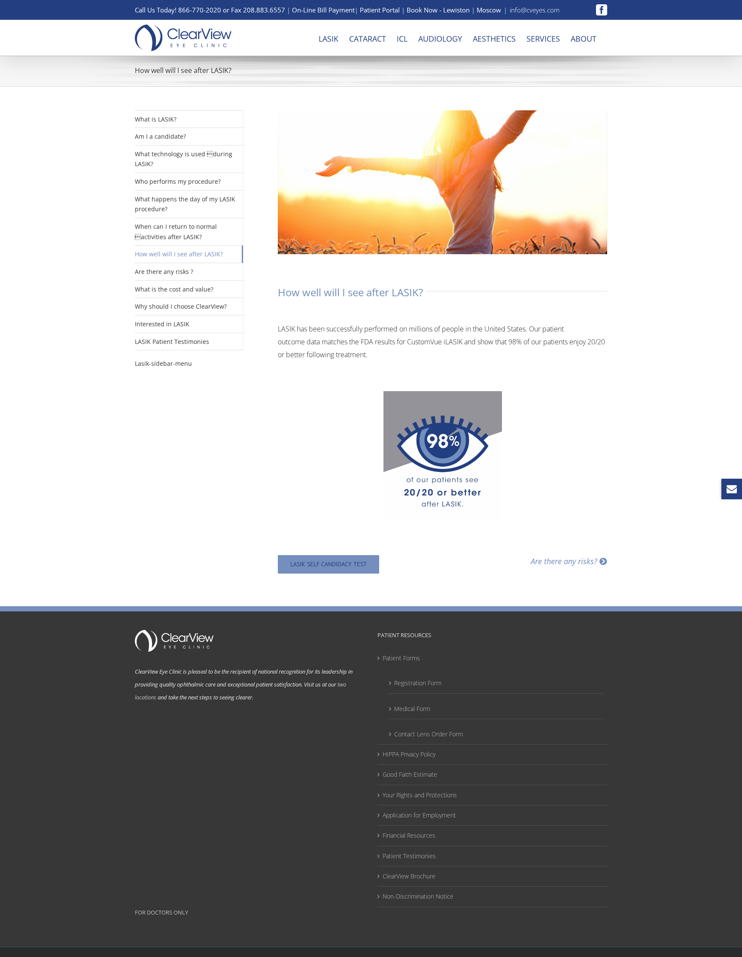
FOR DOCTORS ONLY (161, 912)
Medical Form (412, 709)
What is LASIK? (155, 119)
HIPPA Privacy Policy (409, 754)
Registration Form (417, 683)
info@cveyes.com (535, 10)
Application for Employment (419, 815)
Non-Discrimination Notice (418, 896)
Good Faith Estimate (410, 774)
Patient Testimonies (409, 856)
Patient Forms (401, 658)
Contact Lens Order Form (428, 734)
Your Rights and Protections (420, 795)
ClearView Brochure (409, 876)
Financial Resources (409, 835)
